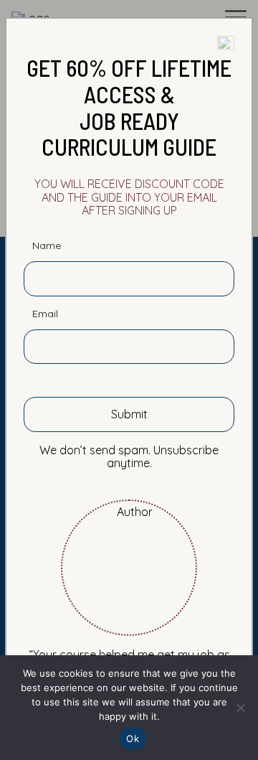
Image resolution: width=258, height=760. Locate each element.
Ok (132, 738)
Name (46, 246)
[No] (240, 707)
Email (45, 314)
